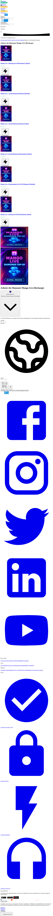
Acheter (10, 389)
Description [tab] (3, 390)
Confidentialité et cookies (26, 665)
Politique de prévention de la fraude (35, 670)
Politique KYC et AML (15, 670)
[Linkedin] (26, 603)
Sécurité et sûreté (24, 670)
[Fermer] (1, 31)
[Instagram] (26, 498)
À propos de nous (4, 660)
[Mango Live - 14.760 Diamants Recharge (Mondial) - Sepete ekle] (1, 105)
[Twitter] (26, 551)
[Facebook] (26, 446)
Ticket (2, 665)
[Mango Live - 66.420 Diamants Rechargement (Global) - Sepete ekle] (1, 165)
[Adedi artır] (5, 322)
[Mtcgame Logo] (5, 393)
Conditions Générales (5, 670)
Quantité (2, 320)
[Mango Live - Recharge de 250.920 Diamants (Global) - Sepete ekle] (1, 226)
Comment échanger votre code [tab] (22, 390)
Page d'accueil (4, 40)
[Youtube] (26, 656)
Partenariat (17, 660)
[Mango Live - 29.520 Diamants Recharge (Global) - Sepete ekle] (1, 135)
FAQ (33, 665)
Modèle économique (24, 660)
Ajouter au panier (4, 389)
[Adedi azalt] (1, 322)
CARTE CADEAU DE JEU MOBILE (15, 40)
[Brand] (5, 15)
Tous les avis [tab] (12, 390)
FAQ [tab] (7, 390)
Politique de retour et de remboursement (12, 665)
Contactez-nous (11, 660)
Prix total (2, 323)
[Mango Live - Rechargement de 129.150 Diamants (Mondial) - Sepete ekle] (1, 196)
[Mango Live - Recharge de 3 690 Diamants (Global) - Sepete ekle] (1, 75)
